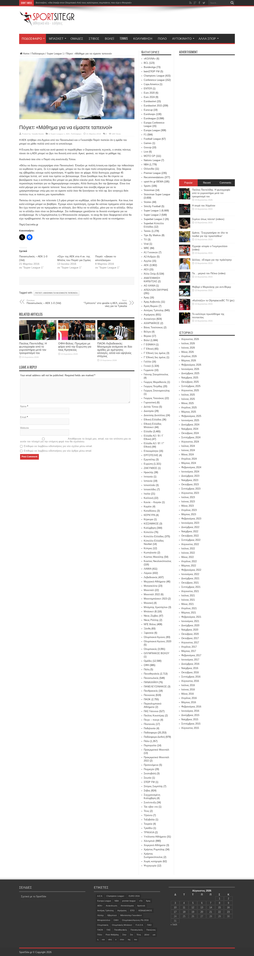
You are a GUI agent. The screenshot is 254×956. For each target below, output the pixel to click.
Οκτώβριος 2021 (190, 582)
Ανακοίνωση (111, 906)
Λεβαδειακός (150, 577)
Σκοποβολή (150, 773)
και (103, 939)
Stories (147, 202)
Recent (207, 182)
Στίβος (94, 38)
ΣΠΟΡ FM (149, 782)
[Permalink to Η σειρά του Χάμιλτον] (184, 214)
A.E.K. (100, 896)
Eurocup (148, 109)
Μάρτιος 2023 (188, 514)
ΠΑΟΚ (147, 699)
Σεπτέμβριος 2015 (190, 723)
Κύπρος (148, 548)
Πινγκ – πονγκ (152, 719)
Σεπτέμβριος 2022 (190, 540)
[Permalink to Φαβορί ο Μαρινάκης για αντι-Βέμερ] (184, 295)
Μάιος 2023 (187, 505)
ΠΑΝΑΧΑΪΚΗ (151, 682)
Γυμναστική (150, 402)
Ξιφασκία (149, 632)
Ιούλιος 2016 (188, 685)
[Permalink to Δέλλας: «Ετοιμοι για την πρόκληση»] (184, 268)
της (129, 939)
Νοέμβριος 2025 (189, 377)
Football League (152, 138)
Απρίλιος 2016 (189, 698)
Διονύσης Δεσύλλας (154, 415)
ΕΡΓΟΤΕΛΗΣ (151, 455)
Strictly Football (152, 206)
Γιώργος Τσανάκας (154, 398)
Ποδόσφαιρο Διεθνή (154, 736)
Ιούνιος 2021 (188, 599)
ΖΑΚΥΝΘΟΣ (150, 468)
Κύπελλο (148, 532)
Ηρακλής (148, 472)
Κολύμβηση (142, 38)
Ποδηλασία (150, 728)
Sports (147, 185)
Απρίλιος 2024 (189, 458)
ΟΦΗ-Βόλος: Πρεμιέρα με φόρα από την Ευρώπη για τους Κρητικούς (74, 346)
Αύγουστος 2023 (190, 493)
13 (201, 907)
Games (148, 143)
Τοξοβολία (149, 819)
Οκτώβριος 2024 (190, 433)
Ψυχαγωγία (150, 865)
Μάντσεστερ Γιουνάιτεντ (131, 915)
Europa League (152, 130)
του (135, 939)
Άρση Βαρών (151, 306)
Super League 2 (152, 214)
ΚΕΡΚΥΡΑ (149, 515)
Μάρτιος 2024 (188, 463)
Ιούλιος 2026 (188, 343)
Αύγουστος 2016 (190, 681)
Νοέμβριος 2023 (189, 480)
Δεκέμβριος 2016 (190, 663)
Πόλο (162, 38)
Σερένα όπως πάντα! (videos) (208, 219)
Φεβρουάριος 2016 (191, 706)
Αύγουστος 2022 (190, 544)
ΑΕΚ (68, 134)
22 (219, 911)
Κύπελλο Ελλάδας (154, 536)
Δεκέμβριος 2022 (190, 527)
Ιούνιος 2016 (188, 689)
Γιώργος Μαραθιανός (155, 382)
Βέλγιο (147, 331)
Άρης (146, 297)
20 (201, 911)
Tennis (124, 38)
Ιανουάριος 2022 (190, 574)
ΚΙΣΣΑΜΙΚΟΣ (151, 523)
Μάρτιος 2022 (188, 565)
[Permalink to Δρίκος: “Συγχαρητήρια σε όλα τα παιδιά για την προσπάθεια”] (184, 241)
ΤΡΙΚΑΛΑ (149, 832)
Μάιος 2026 (187, 352)
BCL (146, 62)
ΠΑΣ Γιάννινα (151, 711)
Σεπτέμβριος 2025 (190, 386)
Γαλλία (147, 361)
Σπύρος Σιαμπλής (153, 786)
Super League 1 (55, 53)
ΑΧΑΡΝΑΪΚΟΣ (152, 323)
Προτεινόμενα (151, 765)
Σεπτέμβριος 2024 (190, 437)
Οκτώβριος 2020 (190, 634)
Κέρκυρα (148, 519)
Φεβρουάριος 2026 (191, 364)
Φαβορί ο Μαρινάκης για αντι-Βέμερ (211, 287)
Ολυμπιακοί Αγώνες (154, 637)
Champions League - (115, 896)
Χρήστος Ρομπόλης (154, 849)
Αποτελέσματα (127, 906)
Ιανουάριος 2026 (190, 369)
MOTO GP (149, 156)
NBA (146, 164)
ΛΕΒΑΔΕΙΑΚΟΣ (145, 910)
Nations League (152, 160)
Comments (225, 182)
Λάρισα (148, 573)
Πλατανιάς (149, 724)
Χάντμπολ (149, 841)
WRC (146, 248)
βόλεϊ (146, 935)
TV (145, 239)
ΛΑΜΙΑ (147, 568)
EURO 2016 (134, 896)
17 (175, 911)
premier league (129, 901)
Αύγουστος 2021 (190, 591)
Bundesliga (150, 67)
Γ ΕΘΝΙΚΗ (149, 344)
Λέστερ (100, 915)
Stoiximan (149, 190)
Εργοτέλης (149, 459)
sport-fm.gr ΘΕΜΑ (153, 181)
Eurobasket (150, 101)
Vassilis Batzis (38, 134)
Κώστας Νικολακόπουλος (157, 561)
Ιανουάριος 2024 (190, 471)
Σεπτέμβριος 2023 (190, 488)
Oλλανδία (149, 168)
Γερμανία (149, 370)
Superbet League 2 (154, 219)
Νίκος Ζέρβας (151, 615)
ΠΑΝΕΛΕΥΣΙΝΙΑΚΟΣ (155, 686)
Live (146, 151)
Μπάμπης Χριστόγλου (156, 607)
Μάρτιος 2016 (188, 702)
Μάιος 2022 (187, 557)
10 (175, 907)
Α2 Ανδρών (150, 256)
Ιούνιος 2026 (188, 347)
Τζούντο (148, 815)
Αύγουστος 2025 (190, 390)
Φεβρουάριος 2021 (191, 616)
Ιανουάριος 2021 (190, 621)
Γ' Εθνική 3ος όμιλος (155, 357)
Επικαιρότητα (151, 451)
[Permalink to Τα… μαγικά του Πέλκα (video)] (184, 282)
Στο (131, 935)
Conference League (154, 80)
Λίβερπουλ (112, 915)
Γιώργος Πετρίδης (153, 386)
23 (228, 911)
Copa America (151, 84)
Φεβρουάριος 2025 (191, 416)
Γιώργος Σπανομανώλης (157, 390)
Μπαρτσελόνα (103, 920)
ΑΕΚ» (99, 906)
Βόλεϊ (109, 38)
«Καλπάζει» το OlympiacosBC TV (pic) (213, 300)
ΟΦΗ (146, 665)
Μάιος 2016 (187, 693)
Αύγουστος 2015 (190, 728)
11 (184, 907)
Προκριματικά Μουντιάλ (156, 749)
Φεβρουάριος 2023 (191, 518)
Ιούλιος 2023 (188, 497)
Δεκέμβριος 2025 (190, 373)
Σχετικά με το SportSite (33, 896)
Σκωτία (147, 777)
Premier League (152, 173)
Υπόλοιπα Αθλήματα (155, 836)
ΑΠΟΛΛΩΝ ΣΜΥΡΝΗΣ (156, 290)
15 (219, 907)
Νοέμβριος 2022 (189, 531)
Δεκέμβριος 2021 (190, 578)
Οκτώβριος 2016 (190, 672)
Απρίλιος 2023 (189, 510)
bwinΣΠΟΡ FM (152, 71)
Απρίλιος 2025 (189, 407)
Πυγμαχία (149, 769)
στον (122, 939)
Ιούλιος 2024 (188, 446)
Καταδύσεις (150, 510)
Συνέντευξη (150, 802)
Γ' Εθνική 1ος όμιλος (155, 353)
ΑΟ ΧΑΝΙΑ (149, 285)
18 (184, 911)
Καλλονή (148, 498)
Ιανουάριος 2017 (190, 659)
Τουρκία (148, 823)
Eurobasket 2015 (153, 105)
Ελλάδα (148, 431)
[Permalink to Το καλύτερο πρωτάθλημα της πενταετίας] (184, 322)
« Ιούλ (174, 924)
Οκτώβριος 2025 (190, 381)
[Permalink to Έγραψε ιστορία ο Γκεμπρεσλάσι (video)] (184, 255)
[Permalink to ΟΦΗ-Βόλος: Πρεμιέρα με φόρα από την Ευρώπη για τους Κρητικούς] (76, 339)
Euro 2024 (149, 97)
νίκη (110, 939)
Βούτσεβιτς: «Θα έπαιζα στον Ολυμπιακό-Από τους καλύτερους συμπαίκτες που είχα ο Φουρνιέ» (84, 2)
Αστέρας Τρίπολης (154, 310)
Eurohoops (149, 114)
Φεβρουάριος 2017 (191, 655)
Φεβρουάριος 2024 (191, 467)
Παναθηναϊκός (151, 673)
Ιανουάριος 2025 (190, 420)
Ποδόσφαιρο (32, 38)
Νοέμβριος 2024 (189, 428)
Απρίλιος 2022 (189, 561)
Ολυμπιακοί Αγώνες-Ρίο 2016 (135, 920)
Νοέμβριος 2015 (189, 719)
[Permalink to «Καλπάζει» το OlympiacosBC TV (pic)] (184, 309)
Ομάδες (76, 38)
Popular (188, 182)
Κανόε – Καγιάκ (152, 502)
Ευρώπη (148, 463)
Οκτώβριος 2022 (190, 535)
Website (24, 428)
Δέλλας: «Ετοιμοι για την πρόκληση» (212, 259)
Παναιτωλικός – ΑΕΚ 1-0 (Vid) (44, 301)
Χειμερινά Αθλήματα (154, 845)
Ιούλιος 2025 (188, 394)
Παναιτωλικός (151, 678)
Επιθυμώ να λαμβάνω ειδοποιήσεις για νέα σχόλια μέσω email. (58, 446)
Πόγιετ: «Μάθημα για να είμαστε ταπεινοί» (56, 293)
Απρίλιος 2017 (189, 646)
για (154, 935)
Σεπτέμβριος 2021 (190, 587)
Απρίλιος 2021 (189, 608)
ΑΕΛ (146, 269)
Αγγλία (147, 261)
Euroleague (150, 118)
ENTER (148, 88)
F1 (145, 134)
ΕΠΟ (132, 910)
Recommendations (154, 177)
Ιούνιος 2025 (188, 399)
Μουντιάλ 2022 (152, 594)
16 (228, 907)
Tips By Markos (152, 235)
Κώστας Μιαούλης (153, 556)
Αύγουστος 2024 (190, 441)
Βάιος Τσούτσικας (153, 327)
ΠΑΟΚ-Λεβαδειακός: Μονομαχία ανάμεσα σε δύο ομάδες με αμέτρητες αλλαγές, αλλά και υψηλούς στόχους (114, 350)
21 (210, 911)
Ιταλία (147, 493)
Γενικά (147, 365)
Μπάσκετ (56, 38)
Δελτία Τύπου (151, 406)
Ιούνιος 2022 (188, 552)
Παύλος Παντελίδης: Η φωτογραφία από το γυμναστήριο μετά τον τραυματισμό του (33, 348)
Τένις (146, 811)
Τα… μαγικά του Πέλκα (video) (208, 273)
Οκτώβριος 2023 (190, 484)
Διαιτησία (149, 411)
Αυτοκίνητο (182, 38)
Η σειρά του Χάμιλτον (203, 205)
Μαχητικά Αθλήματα (154, 581)
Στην (124, 935)
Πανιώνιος (149, 695)
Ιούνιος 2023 (188, 501)
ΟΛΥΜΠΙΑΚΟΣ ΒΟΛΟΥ (156, 653)
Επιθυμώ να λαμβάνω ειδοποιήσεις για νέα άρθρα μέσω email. (58, 450)
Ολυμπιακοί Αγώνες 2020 (157, 641)
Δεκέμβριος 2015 (190, 715)
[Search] (232, 3)
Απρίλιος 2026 (189, 356)
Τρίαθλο (148, 828)
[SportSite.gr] (47, 23)
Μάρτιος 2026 (188, 360)
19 (193, 911)
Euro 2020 (149, 92)
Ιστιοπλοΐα (149, 485)
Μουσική (148, 603)
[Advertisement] (167, 20)
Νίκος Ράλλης (151, 620)
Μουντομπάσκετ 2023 (155, 598)
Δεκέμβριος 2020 (190, 625)
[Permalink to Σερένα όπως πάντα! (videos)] (184, 227)
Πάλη (146, 669)
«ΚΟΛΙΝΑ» (150, 58)
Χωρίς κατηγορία (153, 861)
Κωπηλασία (150, 552)
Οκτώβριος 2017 (190, 638)
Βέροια (147, 336)
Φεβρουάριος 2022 (191, 569)
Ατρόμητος (149, 314)
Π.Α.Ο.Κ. (140, 925)
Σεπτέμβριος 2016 (190, 676)
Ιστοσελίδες (150, 489)
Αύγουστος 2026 (190, 339)
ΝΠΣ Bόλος (150, 624)
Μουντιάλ (149, 590)
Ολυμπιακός (150, 649)
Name (23, 406)
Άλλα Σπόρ (207, 38)
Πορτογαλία (150, 745)
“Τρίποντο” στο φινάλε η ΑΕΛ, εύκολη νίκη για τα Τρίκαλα (105, 303)
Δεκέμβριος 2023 (190, 475)
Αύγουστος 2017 (190, 642)
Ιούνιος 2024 (188, 450)
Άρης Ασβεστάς (152, 301)
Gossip (147, 147)
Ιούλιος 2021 (188, 595)
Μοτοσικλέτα (150, 585)
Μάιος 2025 (187, 403)
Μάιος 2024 (187, 454)
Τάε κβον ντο (151, 806)
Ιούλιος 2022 (188, 548)
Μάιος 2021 (187, 604)
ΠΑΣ (109, 930)
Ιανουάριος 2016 (190, 710)
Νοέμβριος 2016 (189, 668)
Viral (146, 243)
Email (23, 417)
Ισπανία (148, 480)
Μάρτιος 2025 (188, 411)
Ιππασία (148, 476)
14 (210, 907)
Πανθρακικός (151, 690)
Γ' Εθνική (149, 348)
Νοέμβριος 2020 (189, 629)
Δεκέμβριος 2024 (190, 424)
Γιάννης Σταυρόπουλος (156, 374)
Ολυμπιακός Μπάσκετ (122, 925)
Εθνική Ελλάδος (152, 419)
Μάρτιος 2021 (188, 612)
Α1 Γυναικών (151, 252)
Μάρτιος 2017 (188, 651)
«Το (140, 901)
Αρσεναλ (141, 906)
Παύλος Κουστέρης (154, 715)
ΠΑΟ (149, 925)
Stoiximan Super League (157, 194)
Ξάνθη (147, 628)
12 (193, 907)
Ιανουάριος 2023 (190, 522)
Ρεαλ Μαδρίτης (112, 935)
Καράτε (148, 506)
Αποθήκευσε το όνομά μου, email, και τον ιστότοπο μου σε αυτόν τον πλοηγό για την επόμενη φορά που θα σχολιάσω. (75, 440)
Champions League (154, 75)
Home (26, 53)
